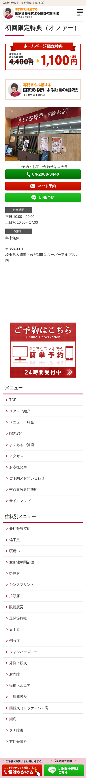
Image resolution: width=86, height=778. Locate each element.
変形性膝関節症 (21, 562)
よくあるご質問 (21, 445)
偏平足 (14, 540)
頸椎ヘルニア (19, 685)
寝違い (14, 551)
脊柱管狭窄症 (19, 528)
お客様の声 (18, 467)
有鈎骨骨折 (18, 741)
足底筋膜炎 (18, 696)
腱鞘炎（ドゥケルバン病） (30, 708)
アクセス (16, 456)
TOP (13, 400)
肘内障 (14, 674)
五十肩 (14, 629)
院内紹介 (16, 433)
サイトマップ (19, 501)
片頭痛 (14, 596)
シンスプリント (21, 584)
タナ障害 (16, 730)
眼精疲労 (16, 607)
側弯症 (14, 640)
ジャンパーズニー (23, 652)
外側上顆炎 (18, 663)
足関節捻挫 (18, 618)
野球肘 (14, 573)
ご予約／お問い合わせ (27, 478)
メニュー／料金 (21, 422)
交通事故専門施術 (23, 489)
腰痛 (12, 719)
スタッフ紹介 (19, 411)
